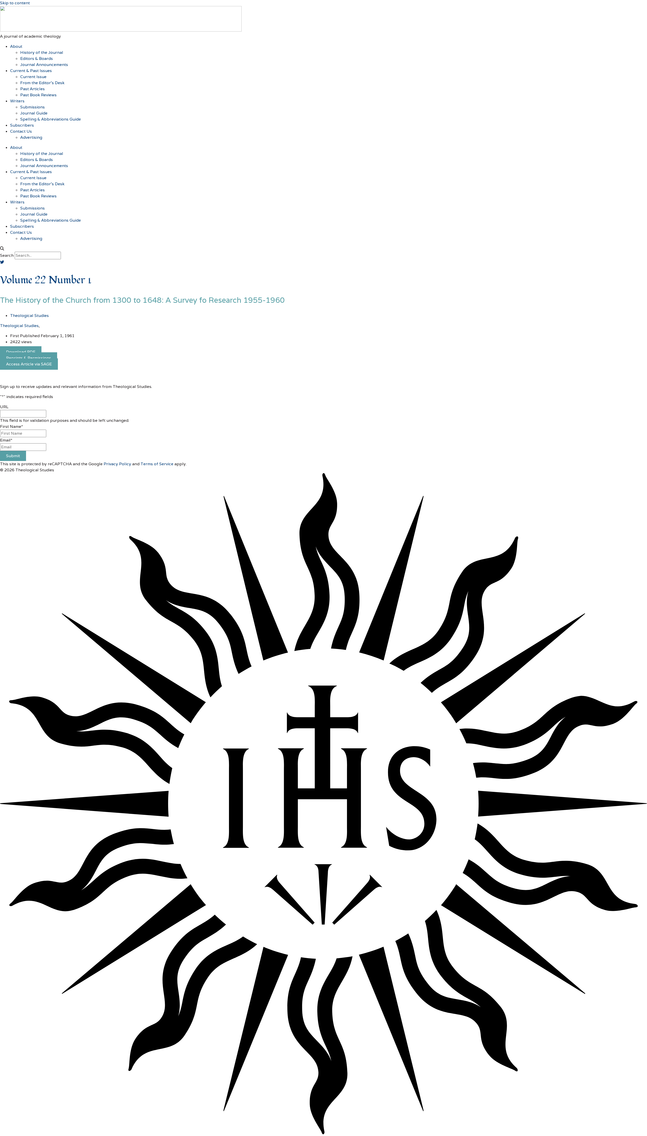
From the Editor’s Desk (42, 82)
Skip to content (15, 3)
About (16, 46)
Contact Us (21, 131)
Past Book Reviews (38, 95)
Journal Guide (34, 113)
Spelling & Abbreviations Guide (50, 119)
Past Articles (32, 88)
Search (7, 255)
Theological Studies (19, 325)
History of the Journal (41, 52)
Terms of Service (157, 464)
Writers (17, 101)
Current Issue (33, 76)
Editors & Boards (36, 58)
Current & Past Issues (31, 70)
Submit (13, 455)
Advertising (31, 137)
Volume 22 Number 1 (45, 280)
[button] (323, 249)
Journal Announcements (44, 64)
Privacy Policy (117, 464)
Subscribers (22, 125)
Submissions (32, 107)
